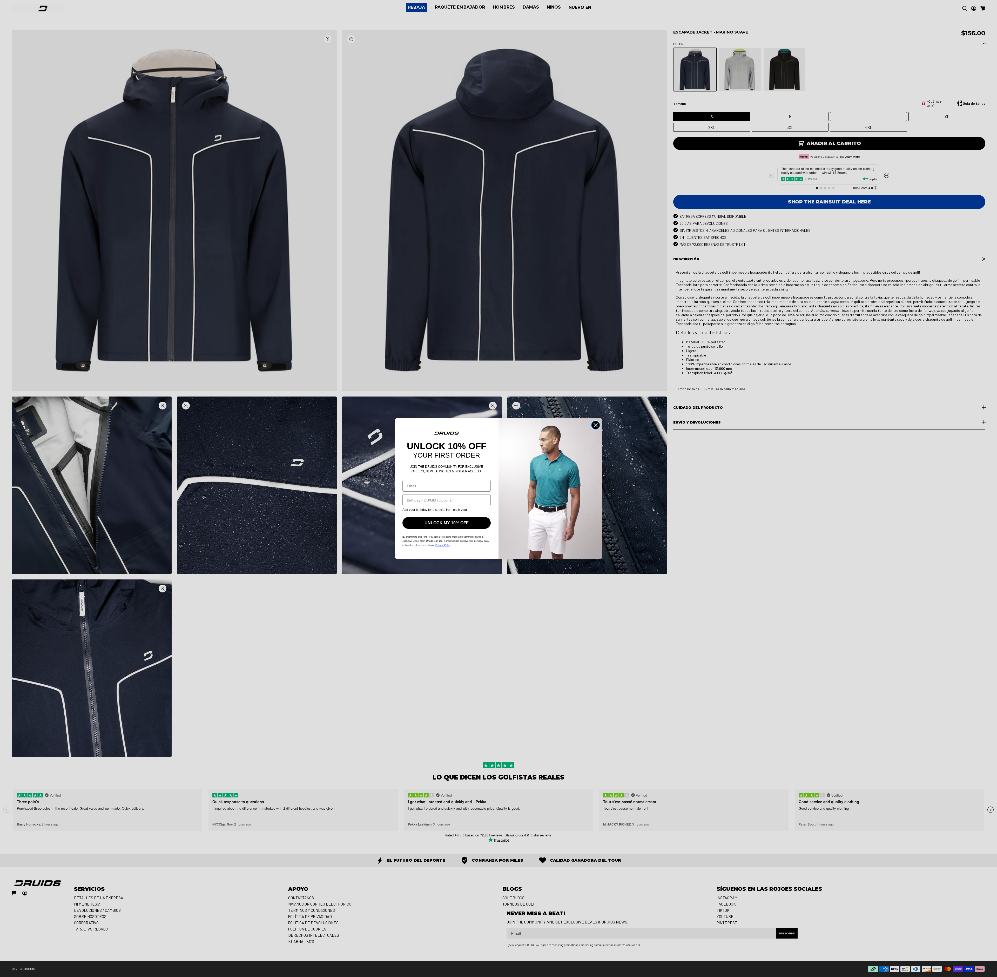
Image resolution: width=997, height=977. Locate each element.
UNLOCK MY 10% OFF (447, 523)
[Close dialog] (595, 425)
